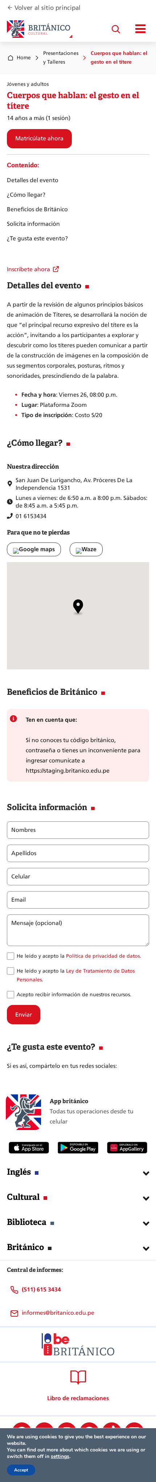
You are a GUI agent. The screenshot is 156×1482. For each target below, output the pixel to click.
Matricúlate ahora (39, 138)
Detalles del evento (32, 180)
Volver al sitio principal (48, 7)
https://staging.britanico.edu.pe (68, 770)
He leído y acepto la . (79, 956)
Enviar (23, 1014)
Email (18, 900)
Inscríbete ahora (28, 269)
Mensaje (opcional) (36, 923)
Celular (20, 877)
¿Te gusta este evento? (37, 238)
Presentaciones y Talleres (60, 57)
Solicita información (33, 223)
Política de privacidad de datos (103, 956)
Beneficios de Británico (37, 209)
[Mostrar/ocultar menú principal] (140, 29)
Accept (21, 1470)
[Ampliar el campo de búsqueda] (116, 29)
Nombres (23, 830)
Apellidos (23, 853)
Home (24, 58)
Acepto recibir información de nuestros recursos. (74, 995)
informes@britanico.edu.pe (58, 1312)
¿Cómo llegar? (26, 194)
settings (60, 1456)
